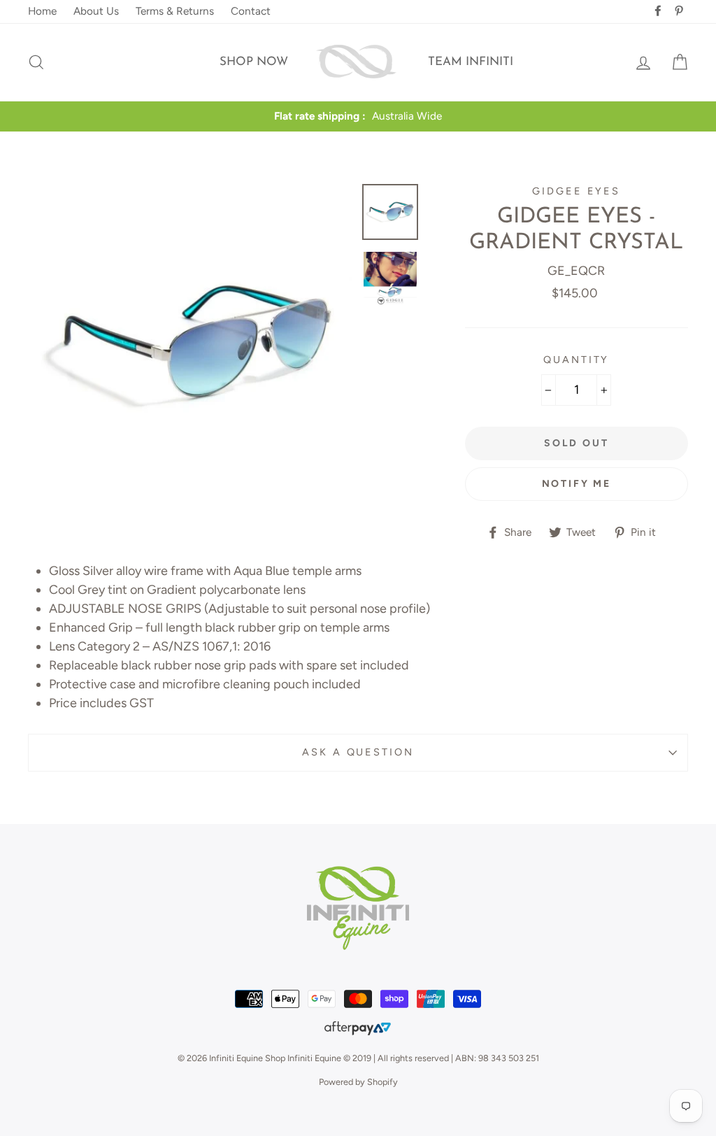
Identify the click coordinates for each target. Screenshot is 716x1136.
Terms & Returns (175, 10)
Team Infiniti (470, 62)
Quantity (576, 359)
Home (42, 10)
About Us (96, 10)
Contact (251, 10)
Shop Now (254, 62)
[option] (358, 116)
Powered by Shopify (358, 1082)
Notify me (576, 484)
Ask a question (357, 752)
